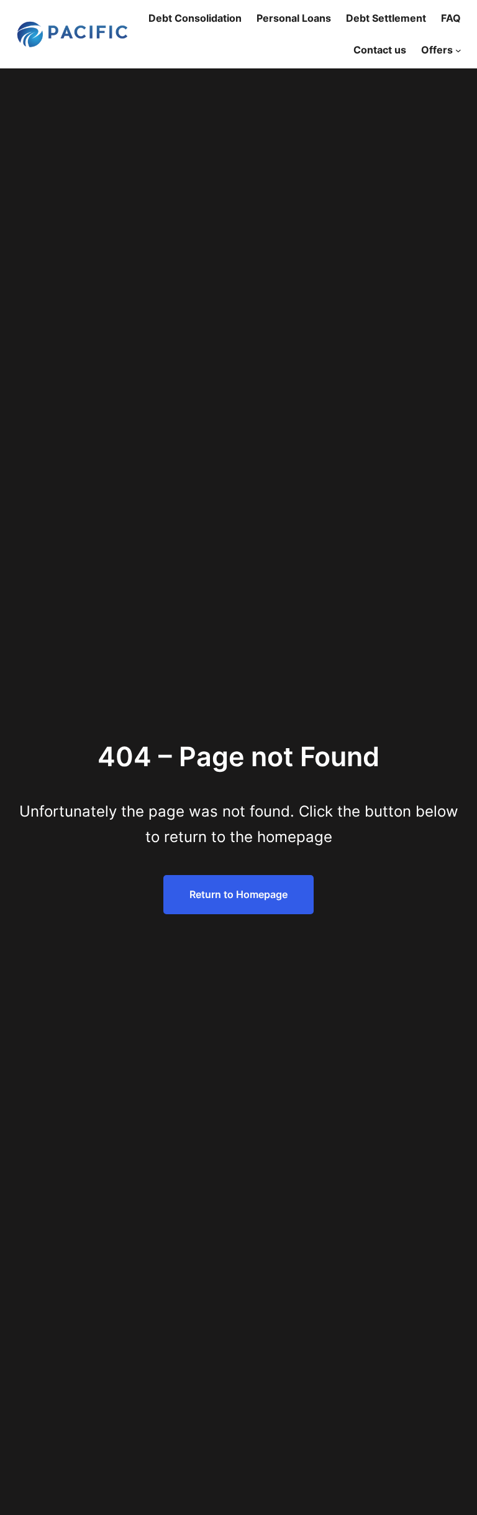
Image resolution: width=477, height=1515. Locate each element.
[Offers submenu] (458, 50)
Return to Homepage (238, 894)
